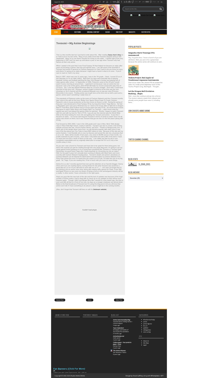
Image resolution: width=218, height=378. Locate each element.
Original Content (93, 32)
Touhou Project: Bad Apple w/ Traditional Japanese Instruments (143, 78)
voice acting (147, 332)
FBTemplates (155, 376)
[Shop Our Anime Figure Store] (159, 15)
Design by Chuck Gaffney (134, 376)
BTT (162, 376)
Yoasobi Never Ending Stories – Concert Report (123, 322)
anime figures (147, 324)
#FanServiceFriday (149, 320)
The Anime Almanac (119, 351)
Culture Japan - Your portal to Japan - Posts (122, 343)
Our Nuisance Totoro (119, 352)
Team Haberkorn (118, 328)
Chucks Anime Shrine (77, 376)
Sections (77, 32)
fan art (145, 326)
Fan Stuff (119, 32)
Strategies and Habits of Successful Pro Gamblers (121, 331)
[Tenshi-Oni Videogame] (146, 15)
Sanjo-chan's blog (114, 55)
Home (56, 32)
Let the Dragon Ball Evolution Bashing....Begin (141, 92)
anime (145, 322)
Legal (144, 345)
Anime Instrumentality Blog (121, 320)
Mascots (132, 32)
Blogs (107, 32)
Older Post (119, 300)
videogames (147, 330)
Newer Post (59, 300)
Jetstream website (99, 189)
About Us (146, 341)
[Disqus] (89, 264)
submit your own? (59, 372)
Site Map (146, 343)
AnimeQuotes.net (118, 336)
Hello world (116, 338)
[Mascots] (134, 15)
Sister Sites (145, 32)
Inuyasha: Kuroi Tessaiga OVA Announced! (141, 53)
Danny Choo (117, 346)
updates (145, 328)
